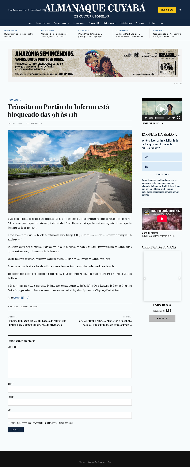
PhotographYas (109, 23)
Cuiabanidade (79, 23)
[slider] (159, 118)
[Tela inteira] (178, 117)
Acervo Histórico (61, 23)
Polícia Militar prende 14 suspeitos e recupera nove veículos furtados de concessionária (104, 321)
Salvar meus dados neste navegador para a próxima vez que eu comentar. (42, 423)
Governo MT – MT (21, 297)
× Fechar (177, 55)
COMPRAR (162, 318)
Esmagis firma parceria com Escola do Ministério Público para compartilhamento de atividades (37, 321)
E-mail (11, 396)
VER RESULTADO (162, 174)
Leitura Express (43, 23)
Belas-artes (84, 31)
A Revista (140, 23)
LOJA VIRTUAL (167, 10)
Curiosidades (10, 31)
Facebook (24, 306)
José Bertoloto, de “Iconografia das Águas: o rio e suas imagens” (167, 36)
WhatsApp (34, 306)
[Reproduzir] (145, 117)
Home (29, 23)
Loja (161, 23)
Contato (152, 23)
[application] (162, 109)
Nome (11, 383)
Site (9, 410)
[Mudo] (173, 117)
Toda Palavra (126, 23)
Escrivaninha (47, 31)
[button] (162, 109)
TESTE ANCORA (14, 100)
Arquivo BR (94, 23)
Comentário (13, 346)
